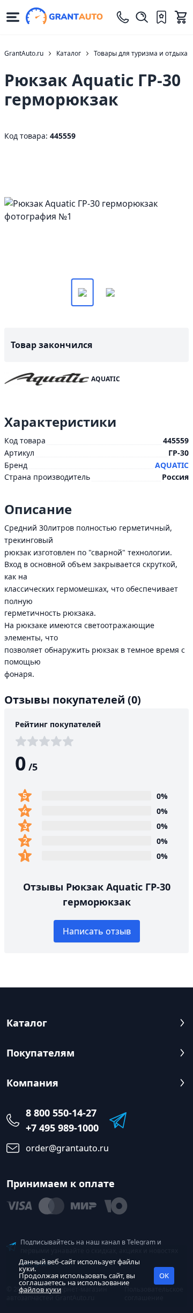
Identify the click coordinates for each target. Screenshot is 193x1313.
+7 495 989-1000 (62, 1127)
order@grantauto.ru (67, 1148)
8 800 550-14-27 (61, 1112)
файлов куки (40, 1289)
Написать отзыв (97, 931)
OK (164, 1275)
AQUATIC (172, 465)
